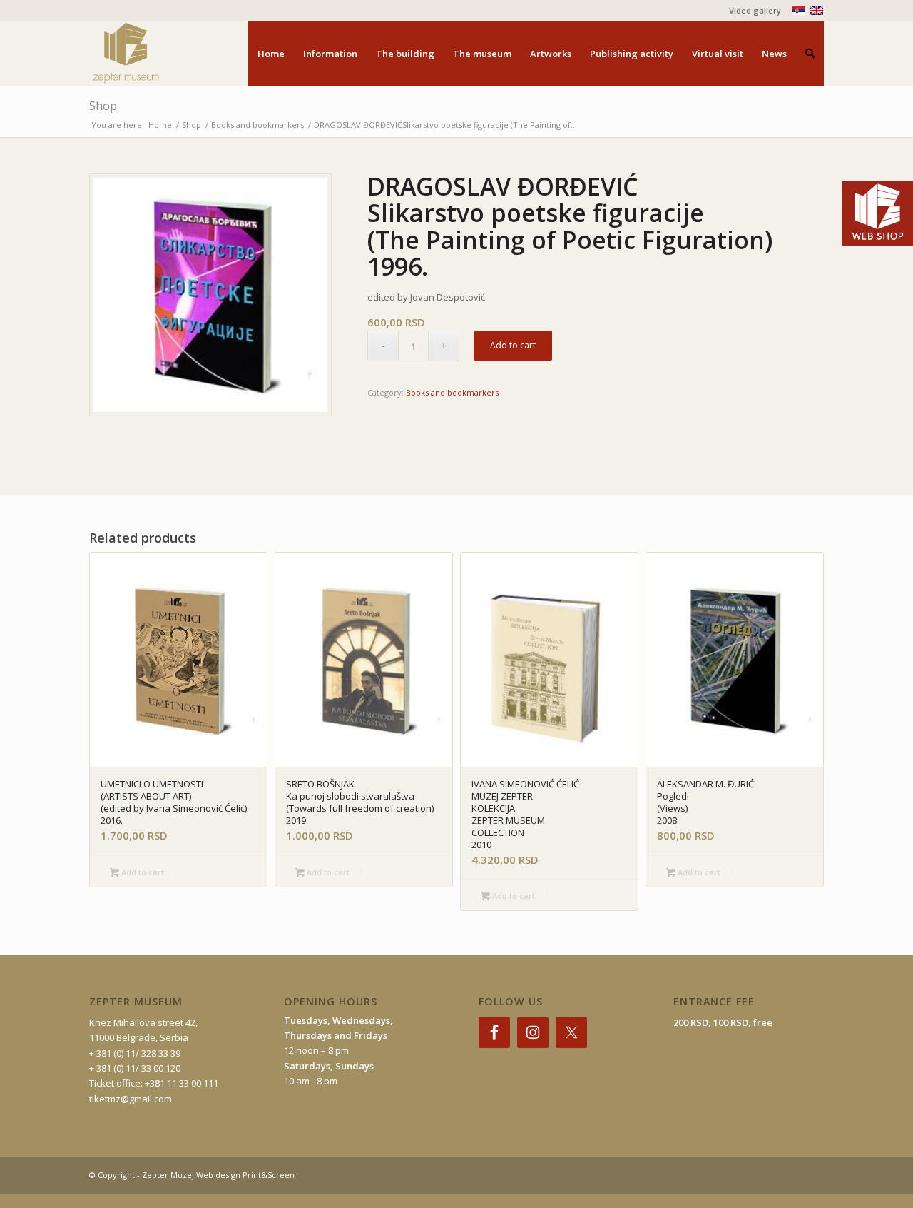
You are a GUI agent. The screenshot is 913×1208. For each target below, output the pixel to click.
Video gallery (755, 10)
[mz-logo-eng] (159, 53)
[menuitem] (751, 10)
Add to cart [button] (141, 872)
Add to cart (513, 345)
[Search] (810, 53)
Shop (103, 106)
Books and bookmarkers (452, 392)
